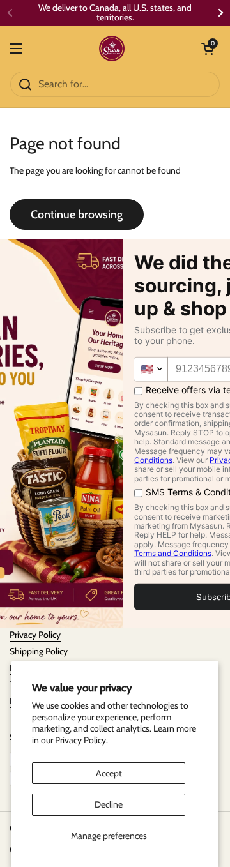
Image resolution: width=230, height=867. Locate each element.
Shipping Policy (39, 651)
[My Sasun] (112, 48)
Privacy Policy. (81, 740)
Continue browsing (77, 214)
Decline (109, 804)
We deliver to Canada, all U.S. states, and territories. (115, 13)
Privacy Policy (35, 634)
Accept (109, 773)
